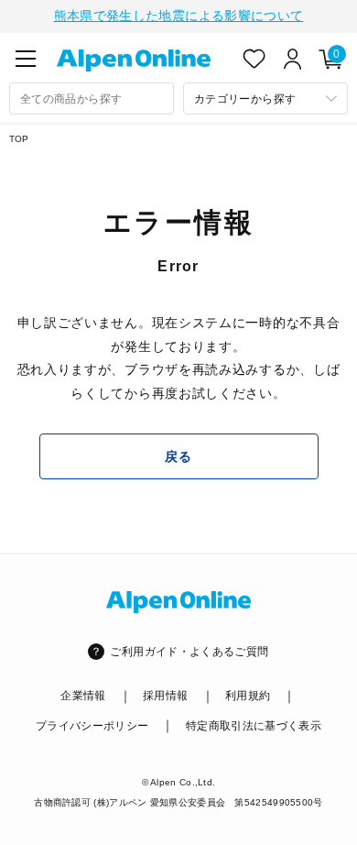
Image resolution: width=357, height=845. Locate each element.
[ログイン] (292, 58)
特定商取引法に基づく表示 (253, 725)
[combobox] (91, 98)
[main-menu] (25, 58)
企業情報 (82, 695)
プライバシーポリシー (92, 725)
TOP (19, 139)
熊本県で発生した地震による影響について (179, 15)
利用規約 (247, 695)
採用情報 (165, 695)
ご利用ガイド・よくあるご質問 (189, 651)
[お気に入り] (254, 58)
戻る (178, 456)
